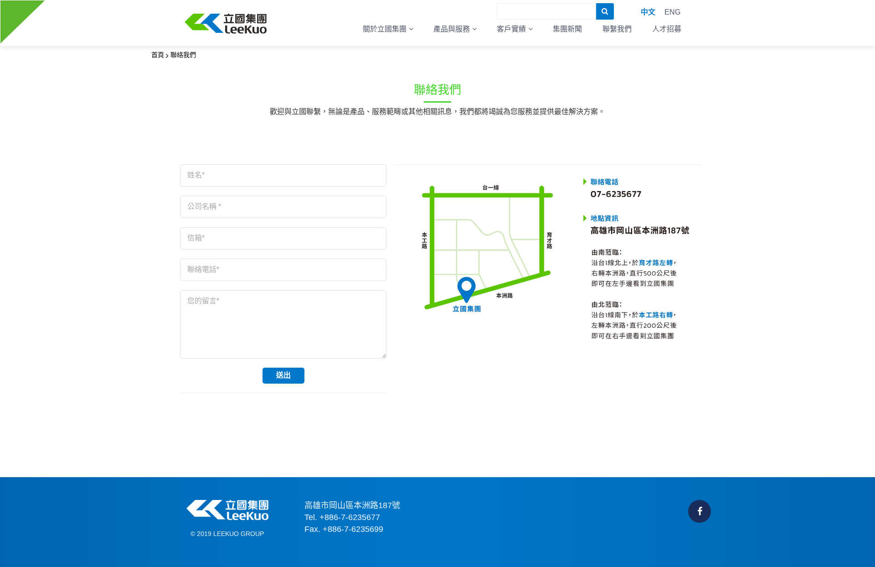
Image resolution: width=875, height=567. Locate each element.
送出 (283, 375)
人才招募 (666, 29)
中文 (648, 12)
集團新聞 (567, 29)
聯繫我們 (617, 29)
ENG (672, 12)
